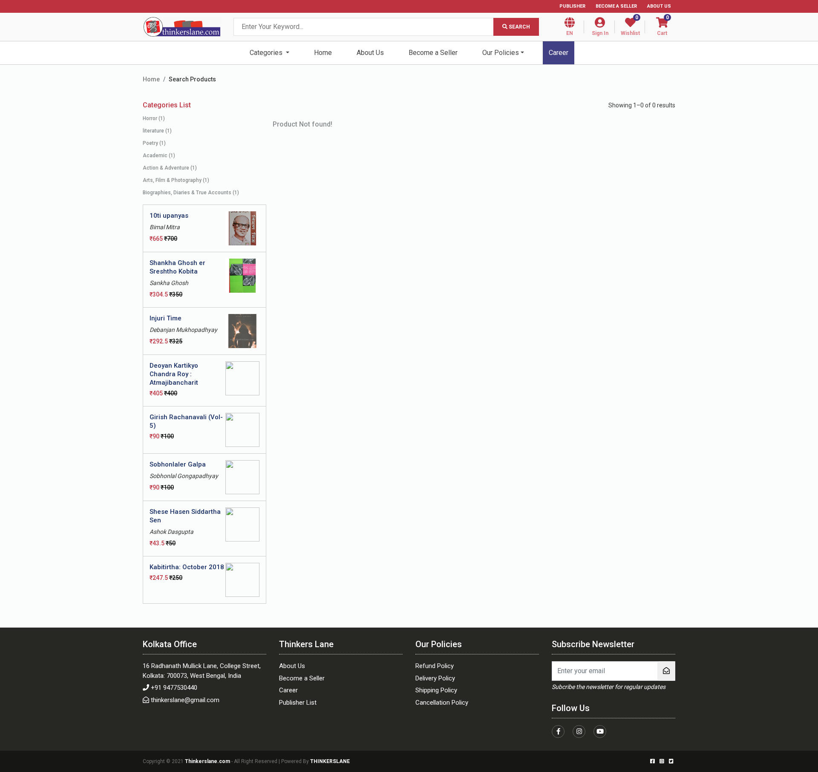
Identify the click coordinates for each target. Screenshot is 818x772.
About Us (659, 6)
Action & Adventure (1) (170, 168)
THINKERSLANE (330, 761)
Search (518, 27)
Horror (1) (154, 118)
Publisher (572, 6)
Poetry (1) (154, 143)
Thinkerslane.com (208, 761)
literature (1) (157, 131)
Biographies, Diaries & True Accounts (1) (191, 193)
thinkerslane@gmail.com (185, 700)
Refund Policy (434, 666)
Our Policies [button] (500, 53)
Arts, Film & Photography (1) (176, 180)
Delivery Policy (435, 678)
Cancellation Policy (441, 702)
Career (558, 53)
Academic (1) (159, 155)
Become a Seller (616, 6)
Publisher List (298, 702)
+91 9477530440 (174, 687)
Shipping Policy (436, 690)
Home (323, 53)
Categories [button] (267, 53)
